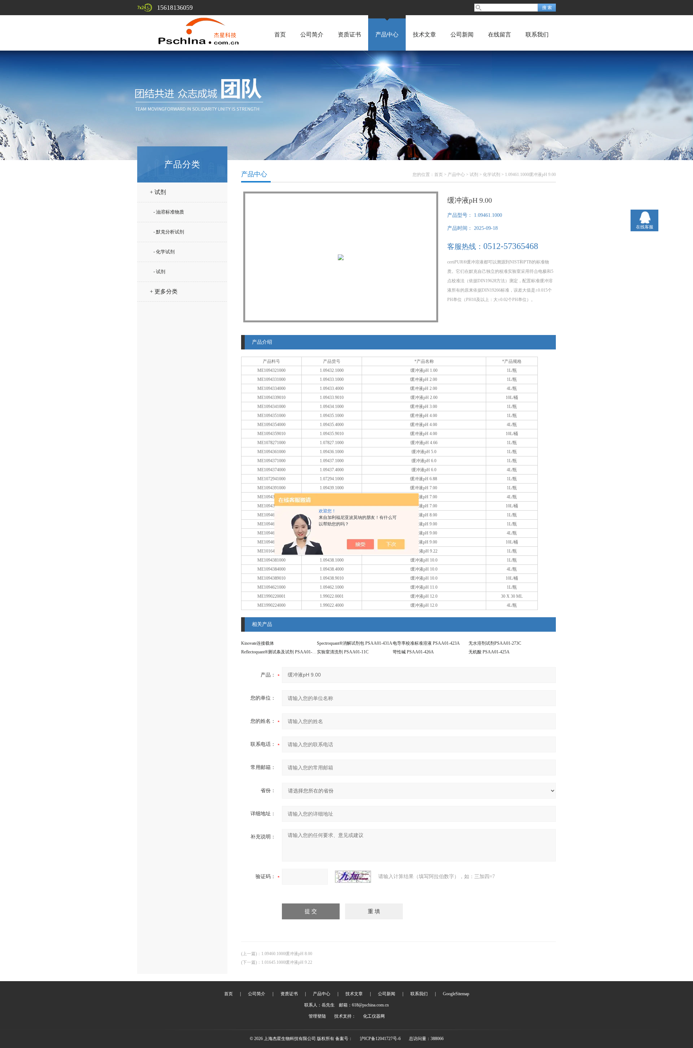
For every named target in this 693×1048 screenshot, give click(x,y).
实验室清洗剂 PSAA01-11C (343, 651)
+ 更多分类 (164, 291)
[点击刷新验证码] (353, 877)
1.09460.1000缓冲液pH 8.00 (286, 953)
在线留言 (499, 34)
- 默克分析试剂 (168, 232)
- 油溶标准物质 (168, 212)
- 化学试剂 (164, 251)
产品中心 (386, 34)
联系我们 (537, 34)
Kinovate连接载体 (257, 643)
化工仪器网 (374, 1016)
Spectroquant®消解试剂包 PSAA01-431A (354, 643)
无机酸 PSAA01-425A (489, 651)
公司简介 (311, 34)
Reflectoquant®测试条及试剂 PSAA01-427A (281, 651)
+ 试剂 (158, 192)
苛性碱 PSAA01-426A (413, 651)
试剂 (474, 174)
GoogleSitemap (456, 993)
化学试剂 (491, 174)
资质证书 (349, 34)
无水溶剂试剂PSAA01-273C (494, 643)
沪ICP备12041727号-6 (380, 1038)
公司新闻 (462, 34)
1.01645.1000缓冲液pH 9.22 (286, 962)
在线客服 (644, 226)
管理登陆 (317, 1016)
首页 (280, 34)
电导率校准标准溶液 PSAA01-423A (426, 643)
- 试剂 (159, 271)
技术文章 (424, 34)
